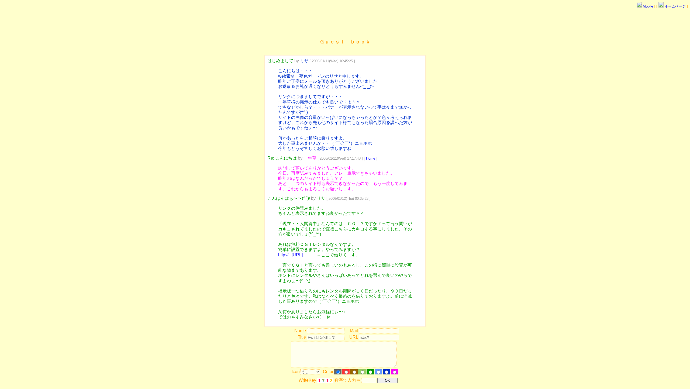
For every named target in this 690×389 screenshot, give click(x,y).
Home (370, 158)
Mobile (647, 6)
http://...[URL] (290, 255)
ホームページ (675, 6)
